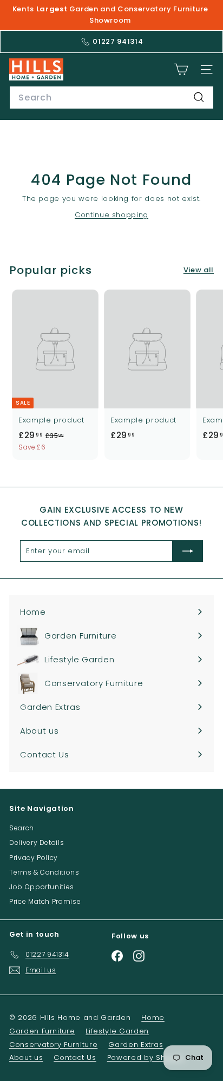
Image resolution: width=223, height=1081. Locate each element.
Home (153, 1017)
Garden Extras (135, 1044)
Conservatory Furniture (53, 1044)
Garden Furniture (42, 1031)
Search (21, 827)
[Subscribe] (188, 551)
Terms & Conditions (44, 872)
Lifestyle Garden (117, 1031)
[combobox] (111, 98)
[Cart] (181, 69)
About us (26, 1057)
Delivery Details (36, 842)
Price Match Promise (45, 901)
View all (198, 270)
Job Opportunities (41, 886)
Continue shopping (111, 215)
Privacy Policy (33, 857)
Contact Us (75, 1057)
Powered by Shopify (146, 1057)
